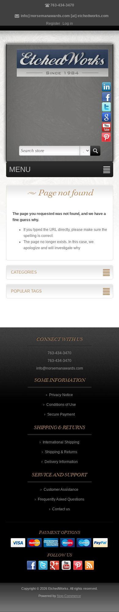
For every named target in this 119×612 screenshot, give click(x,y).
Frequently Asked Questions (61, 499)
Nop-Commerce (69, 596)
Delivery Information (61, 462)
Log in (68, 23)
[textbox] (49, 151)
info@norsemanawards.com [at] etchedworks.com (65, 16)
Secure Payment (61, 414)
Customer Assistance (61, 489)
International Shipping (61, 442)
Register (53, 23)
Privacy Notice (61, 395)
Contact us (61, 509)
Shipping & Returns (61, 452)
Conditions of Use (61, 405)
